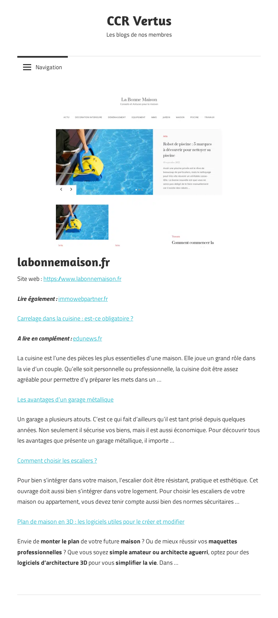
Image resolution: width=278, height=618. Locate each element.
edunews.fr (87, 338)
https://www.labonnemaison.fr (82, 278)
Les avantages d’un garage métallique (65, 399)
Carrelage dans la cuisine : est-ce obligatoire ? (75, 318)
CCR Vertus (139, 20)
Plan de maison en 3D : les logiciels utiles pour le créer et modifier (100, 521)
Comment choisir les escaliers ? (57, 460)
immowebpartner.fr (83, 298)
